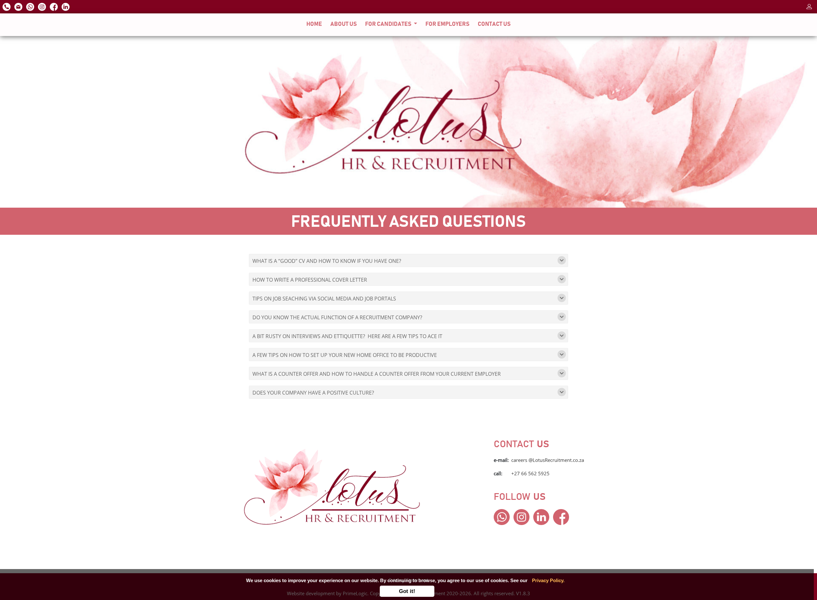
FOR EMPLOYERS (447, 24)
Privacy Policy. (548, 580)
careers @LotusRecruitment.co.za (547, 460)
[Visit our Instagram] (42, 6)
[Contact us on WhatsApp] (30, 6)
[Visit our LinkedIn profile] (66, 6)
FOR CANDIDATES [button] (388, 24)
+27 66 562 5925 (530, 473)
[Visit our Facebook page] (54, 6)
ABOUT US (343, 24)
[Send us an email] (19, 6)
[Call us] (7, 6)
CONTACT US (494, 24)
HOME (315, 24)
